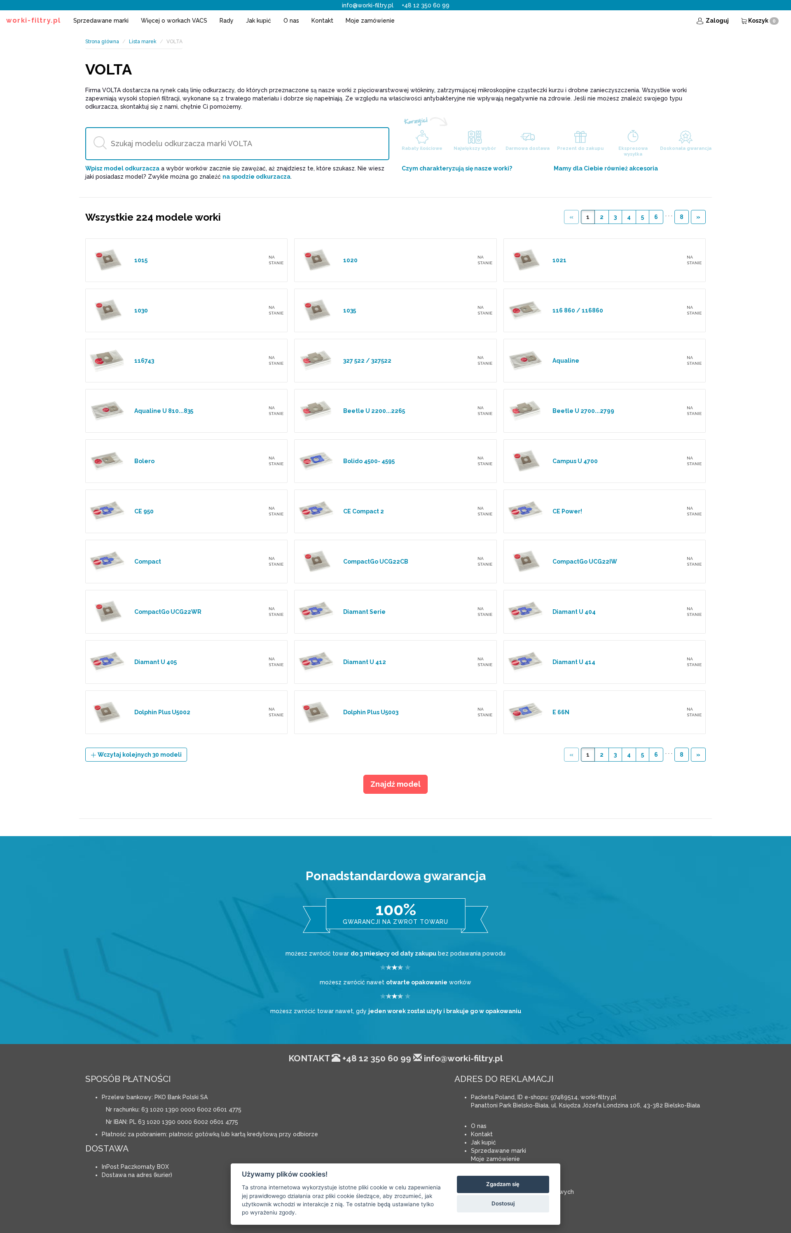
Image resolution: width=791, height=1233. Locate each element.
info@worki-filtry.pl (367, 5)
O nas (291, 20)
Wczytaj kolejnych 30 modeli (139, 754)
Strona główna (102, 41)
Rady (227, 20)
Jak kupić (258, 20)
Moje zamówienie (370, 20)
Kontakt (322, 20)
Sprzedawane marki (101, 20)
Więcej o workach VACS (174, 20)
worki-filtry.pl (33, 20)
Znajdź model (395, 784)
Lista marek (143, 41)
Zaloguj (716, 20)
